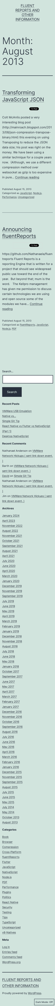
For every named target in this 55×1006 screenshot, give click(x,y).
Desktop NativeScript (15, 436)
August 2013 (10, 822)
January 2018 (10, 666)
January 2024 (11, 515)
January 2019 (10, 631)
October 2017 (10, 671)
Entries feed (9, 952)
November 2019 (12, 591)
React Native (10, 902)
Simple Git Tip (11, 421)
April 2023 (8, 520)
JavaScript (26, 193)
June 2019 (8, 606)
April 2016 (8, 751)
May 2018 (8, 661)
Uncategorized (26, 197)
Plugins (6, 892)
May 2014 (8, 812)
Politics (6, 897)
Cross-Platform (11, 852)
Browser (7, 841)
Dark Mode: (42, 1002)
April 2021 (8, 555)
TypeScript (9, 922)
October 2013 (10, 817)
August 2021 (10, 550)
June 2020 (8, 565)
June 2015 (8, 797)
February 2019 (11, 626)
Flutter (6, 862)
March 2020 (9, 576)
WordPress (34, 993)
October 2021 (10, 540)
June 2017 (8, 681)
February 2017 (11, 701)
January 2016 (10, 767)
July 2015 (8, 792)
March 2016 (9, 756)
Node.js (37, 193)
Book (5, 836)
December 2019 (12, 586)
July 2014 (8, 807)
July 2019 (8, 601)
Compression (10, 847)
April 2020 (8, 570)
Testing (6, 912)
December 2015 (12, 772)
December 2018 (12, 636)
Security (7, 907)
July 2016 (8, 736)
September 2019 (12, 596)
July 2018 (8, 651)
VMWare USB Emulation (17, 411)
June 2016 (8, 741)
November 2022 (12, 525)
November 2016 (12, 716)
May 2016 (8, 746)
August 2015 (10, 787)
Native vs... (9, 416)
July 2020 (8, 560)
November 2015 (12, 777)
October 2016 (10, 721)
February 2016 (11, 762)
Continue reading (27, 177)
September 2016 (12, 726)
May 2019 (8, 611)
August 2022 (10, 530)
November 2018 (12, 641)
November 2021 (12, 535)
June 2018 (8, 656)
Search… (7, 371)
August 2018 (10, 646)
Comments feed (12, 957)
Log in (6, 947)
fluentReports (27, 324)
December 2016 (12, 711)
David (5, 475)
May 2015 (8, 802)
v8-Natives (9, 932)
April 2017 (8, 691)
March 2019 (9, 621)
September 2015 (12, 782)
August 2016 (10, 731)
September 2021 (12, 545)
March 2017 (9, 696)
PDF (14, 328)
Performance (9, 197)
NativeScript (10, 872)
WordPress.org (11, 962)
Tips (4, 917)
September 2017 (12, 676)
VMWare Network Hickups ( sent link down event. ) (27, 455)
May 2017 (8, 686)
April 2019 (8, 616)
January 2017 (10, 706)
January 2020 (10, 581)
